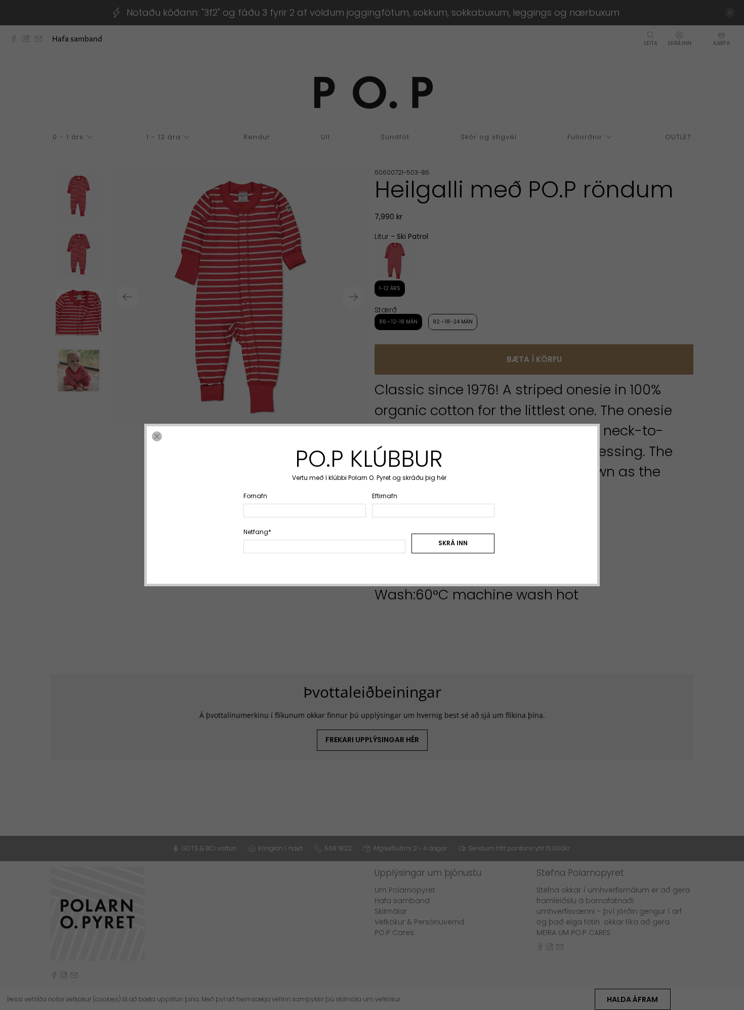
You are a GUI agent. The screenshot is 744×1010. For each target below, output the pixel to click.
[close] (157, 436)
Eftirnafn (384, 496)
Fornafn (255, 496)
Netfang (257, 532)
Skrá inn (453, 543)
